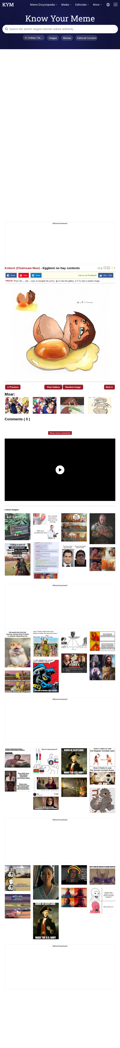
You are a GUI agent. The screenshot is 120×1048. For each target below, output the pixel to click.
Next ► (109, 387)
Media (65, 4)
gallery (52, 281)
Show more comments (60, 433)
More (96, 4)
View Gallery (53, 387)
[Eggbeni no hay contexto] (60, 332)
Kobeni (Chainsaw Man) (22, 268)
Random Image (73, 387)
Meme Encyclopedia (42, 4)
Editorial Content (86, 38)
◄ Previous (13, 387)
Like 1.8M (107, 275)
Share (12, 275)
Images (53, 38)
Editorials (80, 4)
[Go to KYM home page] (8, 5)
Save (24, 275)
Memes (67, 38)
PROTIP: (9, 281)
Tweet (37, 275)
